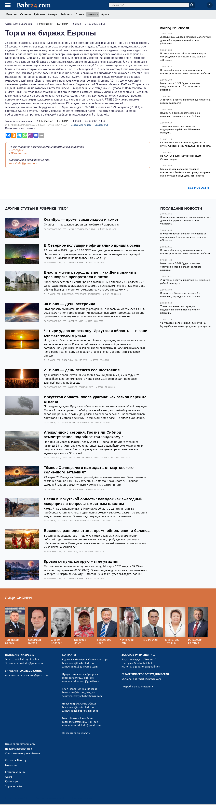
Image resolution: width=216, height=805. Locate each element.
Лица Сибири (18, 598)
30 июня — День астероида (69, 304)
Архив (105, 14)
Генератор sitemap (82, 798)
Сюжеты (25, 14)
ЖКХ (76, 360)
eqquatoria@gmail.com (146, 666)
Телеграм (17, 150)
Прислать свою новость (76, 733)
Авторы (52, 14)
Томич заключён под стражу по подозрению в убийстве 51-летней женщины (180, 129)
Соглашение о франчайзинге (22, 753)
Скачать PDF (102, 125)
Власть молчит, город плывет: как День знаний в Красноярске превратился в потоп (90, 274)
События (73, 262)
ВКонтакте (19, 153)
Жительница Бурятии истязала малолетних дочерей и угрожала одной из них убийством (185, 40)
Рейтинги (66, 14)
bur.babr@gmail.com (85, 666)
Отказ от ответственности (20, 744)
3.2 (25, 798)
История (72, 321)
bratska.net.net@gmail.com (32, 675)
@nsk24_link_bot (84, 707)
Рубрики (39, 14)
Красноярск (94, 294)
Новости (92, 14)
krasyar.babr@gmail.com (87, 696)
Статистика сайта (15, 772)
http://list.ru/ (45, 23)
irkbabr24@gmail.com (86, 681)
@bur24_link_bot (84, 663)
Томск (88, 458)
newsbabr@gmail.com (23, 163)
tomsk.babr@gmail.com (87, 725)
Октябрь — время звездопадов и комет (81, 219)
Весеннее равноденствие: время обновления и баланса (97, 531)
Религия (83, 387)
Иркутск (83, 360)
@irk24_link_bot (83, 677)
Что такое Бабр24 (15, 760)
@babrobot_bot (143, 663)
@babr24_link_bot (28, 659)
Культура (72, 387)
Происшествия (70, 521)
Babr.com (34, 5)
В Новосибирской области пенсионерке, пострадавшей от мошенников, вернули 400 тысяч (183, 56)
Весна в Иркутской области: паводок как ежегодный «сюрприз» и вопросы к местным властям (93, 501)
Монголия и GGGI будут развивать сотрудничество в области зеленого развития (180, 86)
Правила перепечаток (18, 748)
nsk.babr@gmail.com (85, 710)
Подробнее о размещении (137, 686)
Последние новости (174, 28)
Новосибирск (101, 458)
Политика (67, 360)
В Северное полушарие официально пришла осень (92, 245)
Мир (65, 23)
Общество (67, 294)
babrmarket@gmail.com (147, 679)
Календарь (11, 781)
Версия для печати (81, 125)
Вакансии (11, 765)
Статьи (80, 14)
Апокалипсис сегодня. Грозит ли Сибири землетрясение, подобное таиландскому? (83, 434)
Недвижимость (70, 422)
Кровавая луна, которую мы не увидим (81, 561)
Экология (78, 458)
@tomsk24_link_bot (85, 722)
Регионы (11, 14)
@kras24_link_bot (84, 692)
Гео (58, 23)
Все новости (198, 187)
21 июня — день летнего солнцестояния (82, 370)
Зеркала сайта (13, 786)
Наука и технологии (79, 229)
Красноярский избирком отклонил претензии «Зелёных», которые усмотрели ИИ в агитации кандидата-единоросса (185, 172)
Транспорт (80, 294)
